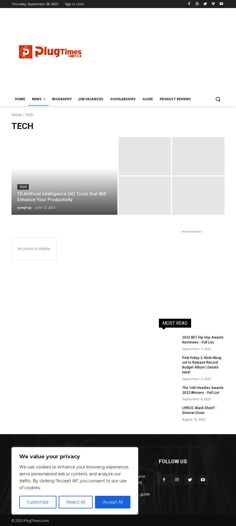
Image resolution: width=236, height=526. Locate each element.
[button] (217, 99)
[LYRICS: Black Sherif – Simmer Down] (168, 412)
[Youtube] (221, 4)
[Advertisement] (163, 51)
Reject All (75, 502)
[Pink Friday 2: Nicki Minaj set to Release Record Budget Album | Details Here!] (168, 362)
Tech (23, 187)
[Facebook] (189, 4)
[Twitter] (205, 4)
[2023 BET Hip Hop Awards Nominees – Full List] (168, 342)
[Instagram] (197, 4)
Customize (38, 502)
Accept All (113, 502)
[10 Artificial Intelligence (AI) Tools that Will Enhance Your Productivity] (64, 176)
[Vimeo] (213, 4)
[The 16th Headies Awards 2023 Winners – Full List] (168, 392)
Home (17, 114)
